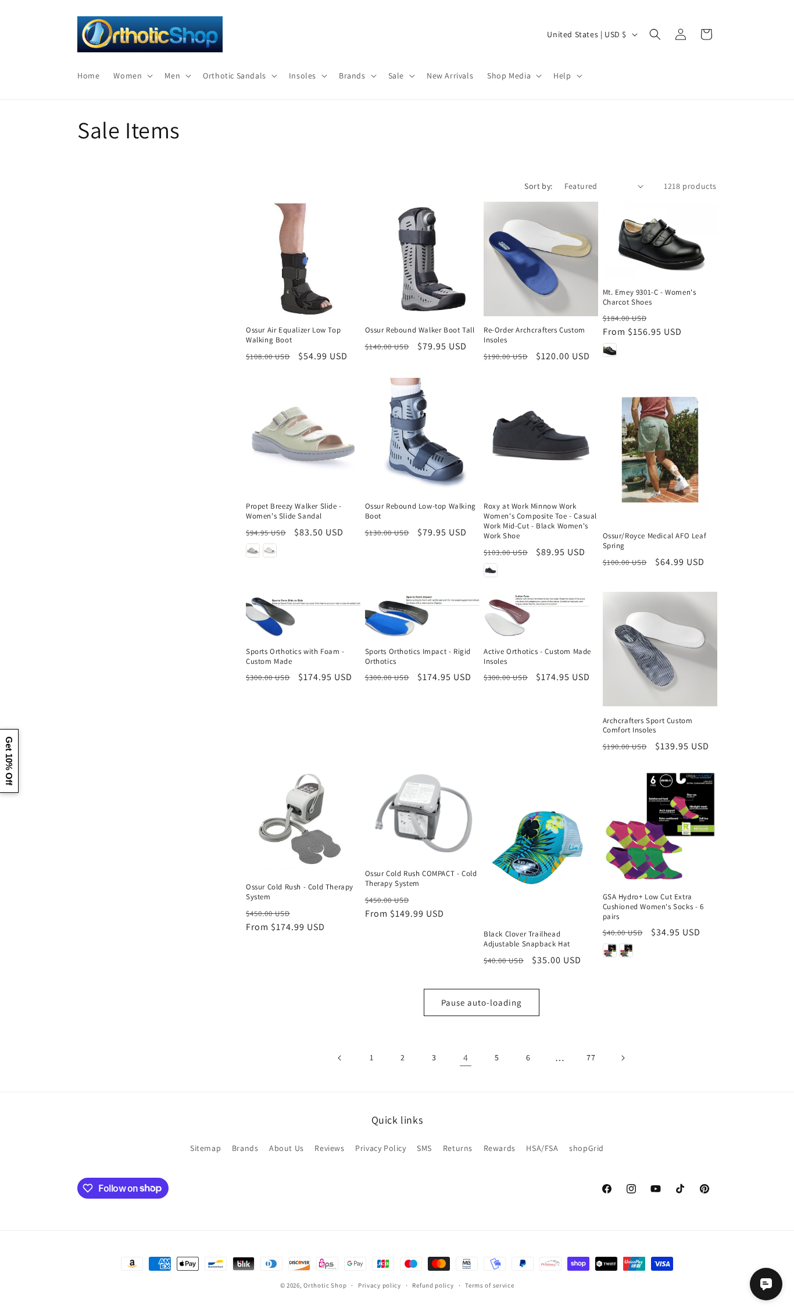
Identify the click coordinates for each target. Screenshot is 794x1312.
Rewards (500, 1148)
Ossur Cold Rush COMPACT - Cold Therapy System (421, 878)
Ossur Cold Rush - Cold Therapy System (299, 892)
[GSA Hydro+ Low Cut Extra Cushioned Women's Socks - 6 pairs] (660, 825)
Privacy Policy (380, 1148)
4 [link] (465, 1058)
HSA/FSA (542, 1148)
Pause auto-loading (481, 1002)
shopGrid (586, 1148)
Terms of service (489, 1285)
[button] (132, 75)
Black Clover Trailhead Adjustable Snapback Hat (527, 939)
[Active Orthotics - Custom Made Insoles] (541, 614)
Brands (245, 1148)
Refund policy (432, 1285)
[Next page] (622, 1058)
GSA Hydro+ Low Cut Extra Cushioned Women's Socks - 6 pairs (653, 906)
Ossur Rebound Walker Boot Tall (420, 330)
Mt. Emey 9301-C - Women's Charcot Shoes (649, 297)
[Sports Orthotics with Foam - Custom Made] (303, 614)
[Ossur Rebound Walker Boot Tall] (422, 259)
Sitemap (205, 1148)
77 (590, 1057)
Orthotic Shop (324, 1285)
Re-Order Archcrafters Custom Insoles (534, 335)
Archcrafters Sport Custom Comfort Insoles (648, 725)
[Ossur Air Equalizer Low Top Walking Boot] (303, 259)
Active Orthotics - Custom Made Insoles (537, 656)
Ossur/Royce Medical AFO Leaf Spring (655, 540)
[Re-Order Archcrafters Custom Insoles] (541, 259)
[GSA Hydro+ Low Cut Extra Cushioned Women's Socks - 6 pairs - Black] (610, 950)
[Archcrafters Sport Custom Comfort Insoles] (660, 649)
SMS (424, 1148)
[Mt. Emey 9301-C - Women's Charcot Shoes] (660, 240)
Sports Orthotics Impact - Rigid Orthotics (418, 656)
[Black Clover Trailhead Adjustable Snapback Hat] (541, 844)
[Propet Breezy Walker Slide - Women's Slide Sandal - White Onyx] (270, 550)
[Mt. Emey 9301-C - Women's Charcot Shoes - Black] (610, 350)
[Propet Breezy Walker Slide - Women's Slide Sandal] (303, 435)
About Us (286, 1148)
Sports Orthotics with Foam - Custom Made (295, 656)
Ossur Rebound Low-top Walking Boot (420, 511)
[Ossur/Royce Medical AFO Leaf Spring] (660, 449)
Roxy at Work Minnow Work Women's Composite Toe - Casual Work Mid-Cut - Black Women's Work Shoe (540, 521)
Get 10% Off (9, 761)
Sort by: (538, 186)
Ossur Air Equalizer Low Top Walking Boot (293, 335)
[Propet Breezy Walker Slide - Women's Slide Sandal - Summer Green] (253, 550)
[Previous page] (340, 1058)
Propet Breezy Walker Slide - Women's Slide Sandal (294, 511)
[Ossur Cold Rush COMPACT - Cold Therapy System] (422, 813)
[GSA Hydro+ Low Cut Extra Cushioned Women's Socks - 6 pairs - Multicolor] (626, 950)
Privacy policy (379, 1285)
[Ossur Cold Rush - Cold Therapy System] (303, 820)
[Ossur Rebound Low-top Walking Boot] (422, 435)
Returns (458, 1148)
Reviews (329, 1148)
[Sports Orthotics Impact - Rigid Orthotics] (422, 614)
